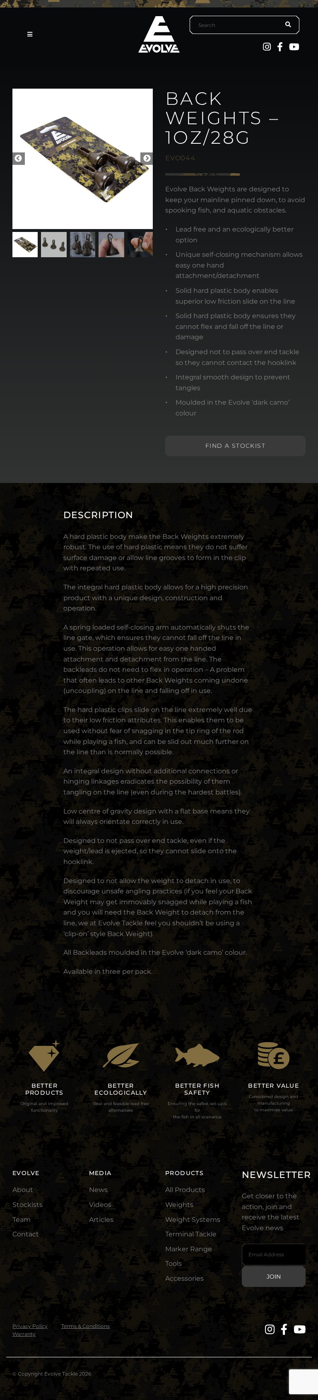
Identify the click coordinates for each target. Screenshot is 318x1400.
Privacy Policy (30, 1326)
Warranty (24, 1334)
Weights (179, 1205)
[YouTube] (294, 46)
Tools (173, 1263)
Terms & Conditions (85, 1326)
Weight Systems (192, 1220)
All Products (185, 1190)
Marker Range (188, 1249)
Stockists (27, 1205)
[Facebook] (280, 46)
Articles (101, 1220)
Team (21, 1220)
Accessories (184, 1278)
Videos (100, 1205)
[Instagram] (267, 46)
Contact (25, 1234)
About (22, 1190)
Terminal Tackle (191, 1234)
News (98, 1190)
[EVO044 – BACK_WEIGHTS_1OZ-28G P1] (82, 159)
